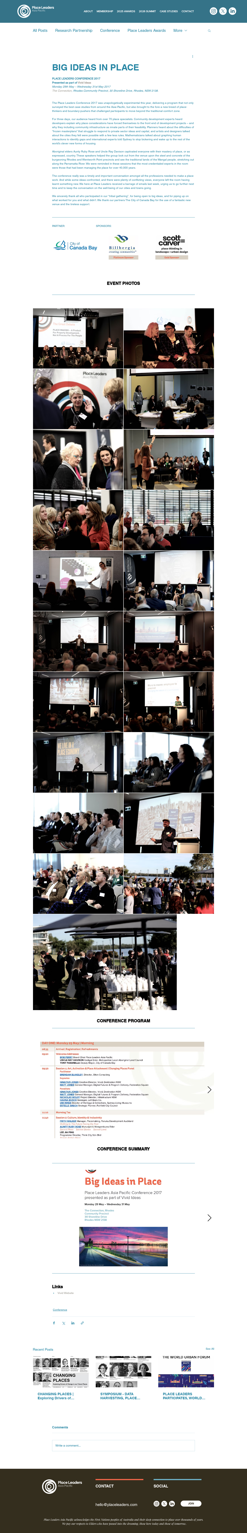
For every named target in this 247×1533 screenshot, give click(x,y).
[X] (223, 11)
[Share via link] (82, 1323)
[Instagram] (213, 11)
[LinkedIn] (232, 11)
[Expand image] (75, 245)
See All (210, 1348)
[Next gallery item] (209, 1090)
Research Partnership (73, 30)
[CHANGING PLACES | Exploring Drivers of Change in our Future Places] (61, 1371)
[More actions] (192, 56)
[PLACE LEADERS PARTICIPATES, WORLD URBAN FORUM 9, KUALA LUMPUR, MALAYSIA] (186, 1371)
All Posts (40, 30)
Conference (110, 30)
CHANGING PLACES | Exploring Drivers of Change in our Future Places (56, 1396)
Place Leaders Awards (147, 30)
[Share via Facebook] (54, 1323)
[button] (209, 30)
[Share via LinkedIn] (73, 1323)
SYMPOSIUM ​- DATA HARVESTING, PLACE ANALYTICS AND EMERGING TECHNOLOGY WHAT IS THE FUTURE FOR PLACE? (122, 1396)
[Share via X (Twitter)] (63, 1323)
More (177, 30)
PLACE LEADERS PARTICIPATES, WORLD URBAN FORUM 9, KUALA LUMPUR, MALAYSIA (184, 1396)
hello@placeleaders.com (116, 1504)
